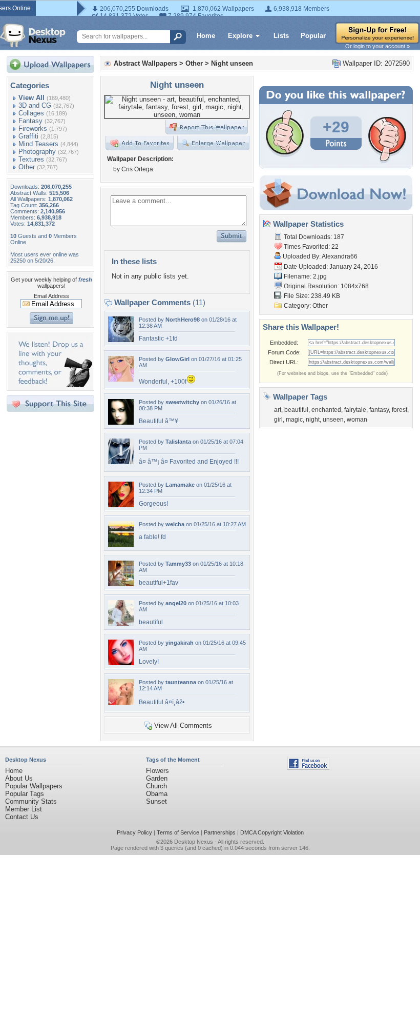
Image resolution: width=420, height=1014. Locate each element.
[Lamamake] (121, 505)
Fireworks (32, 128)
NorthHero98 (182, 319)
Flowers (157, 770)
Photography (37, 151)
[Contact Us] (53, 385)
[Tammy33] (121, 584)
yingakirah (179, 643)
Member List (23, 809)
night (313, 419)
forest (399, 409)
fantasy (379, 409)
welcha (174, 524)
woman (357, 419)
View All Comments (183, 725)
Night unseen (232, 63)
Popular (313, 35)
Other (26, 167)
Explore (240, 35)
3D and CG (34, 105)
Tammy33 (178, 564)
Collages (31, 113)
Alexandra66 (340, 256)
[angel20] (121, 623)
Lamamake (180, 485)
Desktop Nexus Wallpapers (33, 35)
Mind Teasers (38, 144)
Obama (156, 794)
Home (206, 35)
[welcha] (121, 544)
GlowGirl (177, 359)
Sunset (156, 801)
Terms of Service (178, 832)
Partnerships (220, 832)
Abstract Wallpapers (145, 63)
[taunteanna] (121, 702)
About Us (19, 778)
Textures (31, 159)
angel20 (175, 603)
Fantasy (30, 121)
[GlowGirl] (121, 379)
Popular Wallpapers (33, 786)
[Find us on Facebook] (308, 767)
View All (31, 98)
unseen (333, 419)
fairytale (355, 409)
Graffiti (28, 136)
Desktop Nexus (193, 842)
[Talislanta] (121, 462)
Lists (281, 35)
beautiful (296, 409)
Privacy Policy (134, 832)
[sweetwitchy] (121, 422)
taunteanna (180, 682)
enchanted (326, 409)
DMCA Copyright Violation (272, 832)
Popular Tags (24, 794)
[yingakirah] (121, 663)
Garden (156, 778)
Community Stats (31, 801)
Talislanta (178, 442)
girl (278, 419)
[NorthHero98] (121, 340)
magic (294, 419)
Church (156, 786)
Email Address (51, 296)
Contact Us (21, 817)
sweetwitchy (182, 402)
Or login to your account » (377, 46)
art (277, 409)
